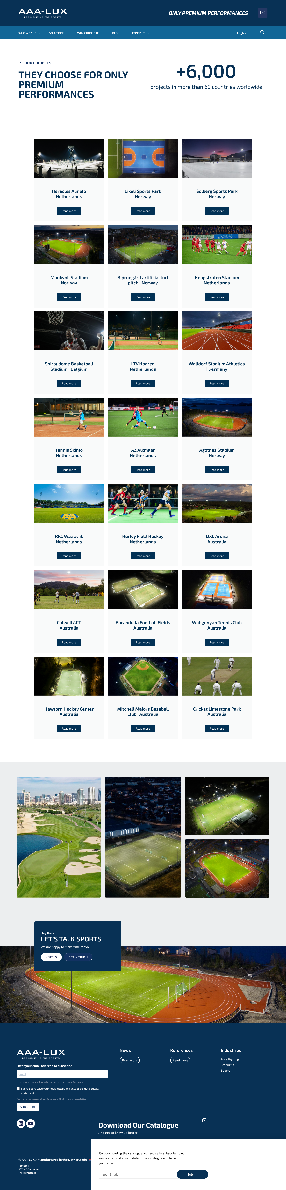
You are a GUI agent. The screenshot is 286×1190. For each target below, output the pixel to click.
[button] (204, 1120)
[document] (143, 595)
